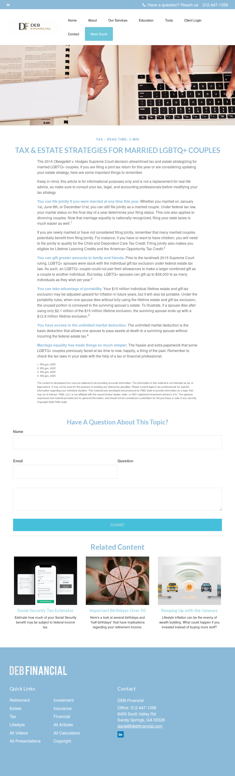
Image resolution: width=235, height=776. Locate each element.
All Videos (19, 733)
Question (125, 460)
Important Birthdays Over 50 (117, 610)
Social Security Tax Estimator (45, 610)
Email (18, 460)
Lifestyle (17, 724)
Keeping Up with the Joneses (189, 610)
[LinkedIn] (8, 4)
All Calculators (66, 733)
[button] (92, 20)
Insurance (62, 708)
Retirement (20, 700)
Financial (61, 716)
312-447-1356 (215, 5)
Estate (15, 708)
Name (18, 431)
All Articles (63, 724)
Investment (63, 700)
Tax (13, 716)
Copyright (62, 741)
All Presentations (25, 741)
